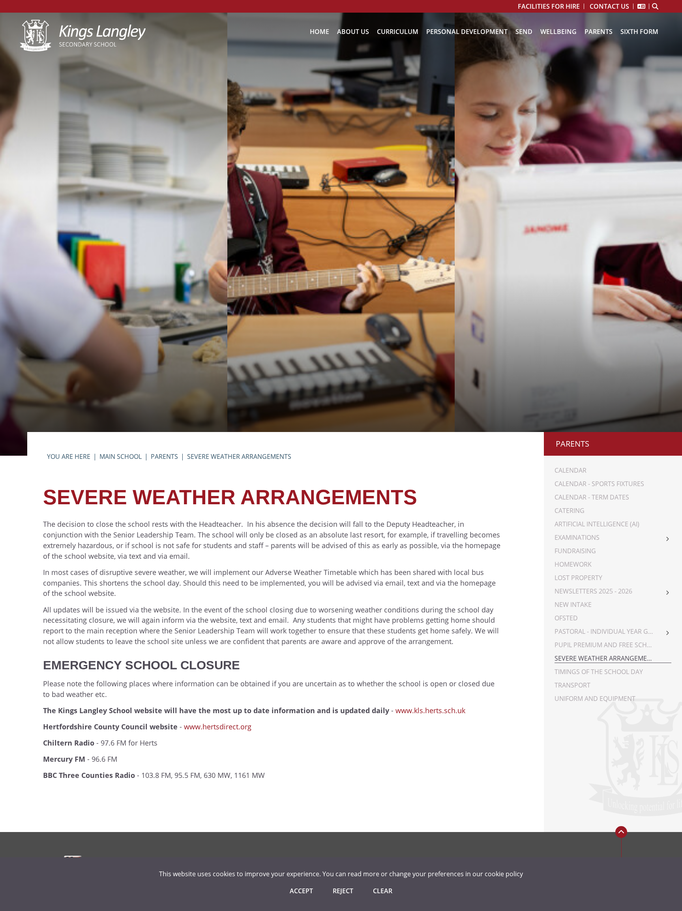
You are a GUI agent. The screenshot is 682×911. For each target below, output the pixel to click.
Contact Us (609, 6)
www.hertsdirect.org (217, 726)
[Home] (83, 35)
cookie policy (504, 874)
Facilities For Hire (549, 6)
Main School (120, 456)
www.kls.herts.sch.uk (430, 710)
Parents (164, 456)
